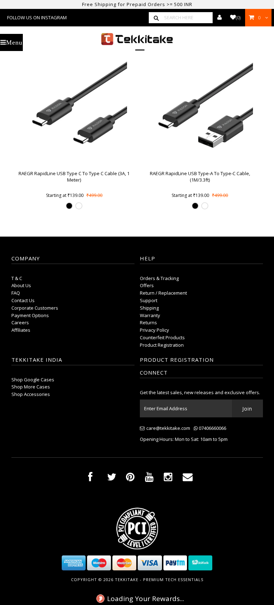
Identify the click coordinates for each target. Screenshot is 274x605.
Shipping (149, 308)
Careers (20, 322)
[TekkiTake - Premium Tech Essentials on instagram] (168, 478)
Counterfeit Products (162, 337)
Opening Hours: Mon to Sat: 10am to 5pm (184, 439)
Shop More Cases (30, 386)
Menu (14, 42)
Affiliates (20, 330)
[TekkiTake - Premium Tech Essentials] (137, 39)
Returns (148, 322)
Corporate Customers (34, 308)
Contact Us (23, 300)
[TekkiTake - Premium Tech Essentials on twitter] (111, 478)
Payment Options (30, 315)
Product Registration (162, 345)
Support (148, 300)
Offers (147, 285)
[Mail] (188, 478)
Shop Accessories (30, 394)
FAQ (15, 293)
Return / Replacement (163, 293)
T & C (16, 278)
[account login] (219, 17)
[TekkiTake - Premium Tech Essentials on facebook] (90, 478)
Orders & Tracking (159, 278)
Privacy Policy (154, 330)
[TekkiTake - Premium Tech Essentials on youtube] (149, 478)
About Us (21, 285)
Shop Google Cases (32, 379)
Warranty (150, 315)
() (238, 17)
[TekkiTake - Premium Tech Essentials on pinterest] (130, 478)
